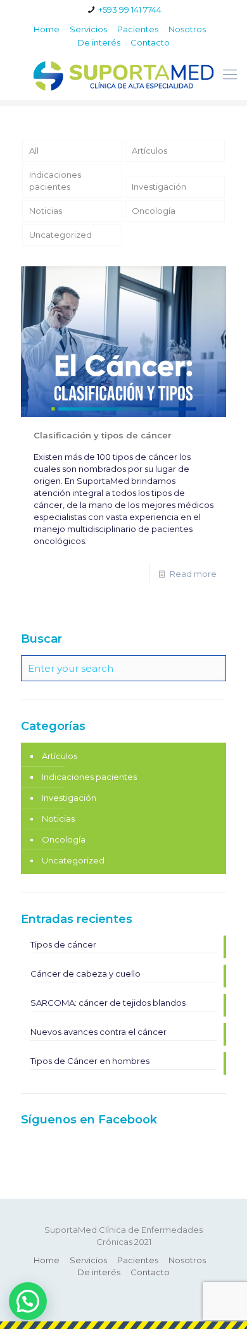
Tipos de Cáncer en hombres (89, 1061)
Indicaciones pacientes (55, 181)
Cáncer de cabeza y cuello (85, 973)
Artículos (149, 150)
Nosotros (187, 29)
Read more (193, 574)
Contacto (150, 42)
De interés (98, 42)
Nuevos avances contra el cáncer (98, 1032)
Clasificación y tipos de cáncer (103, 435)
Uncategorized (60, 235)
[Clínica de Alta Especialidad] (123, 75)
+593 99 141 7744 (130, 9)
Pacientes (137, 29)
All (34, 150)
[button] (28, 1301)
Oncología (153, 211)
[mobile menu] (230, 74)
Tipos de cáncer (63, 944)
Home (47, 29)
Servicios (88, 29)
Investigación (159, 187)
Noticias (45, 211)
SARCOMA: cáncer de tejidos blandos (108, 1003)
